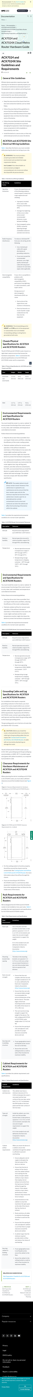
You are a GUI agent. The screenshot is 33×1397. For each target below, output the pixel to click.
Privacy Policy (6, 1386)
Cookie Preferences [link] (10, 1376)
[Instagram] (11, 1336)
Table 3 (3, 515)
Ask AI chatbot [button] (20, 2)
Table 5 (28, 907)
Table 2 (18, 355)
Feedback (6, 1367)
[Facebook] (3, 1336)
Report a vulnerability (10, 1372)
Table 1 (3, 148)
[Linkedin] (15, 1336)
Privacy (5, 1345)
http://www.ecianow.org (20, 951)
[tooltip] (28, 53)
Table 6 (3, 1073)
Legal (4, 1350)
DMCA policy (7, 1355)
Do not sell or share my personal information (14, 1361)
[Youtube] (19, 1336)
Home (3, 25)
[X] (7, 1336)
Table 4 (3, 622)
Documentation (8, 16)
